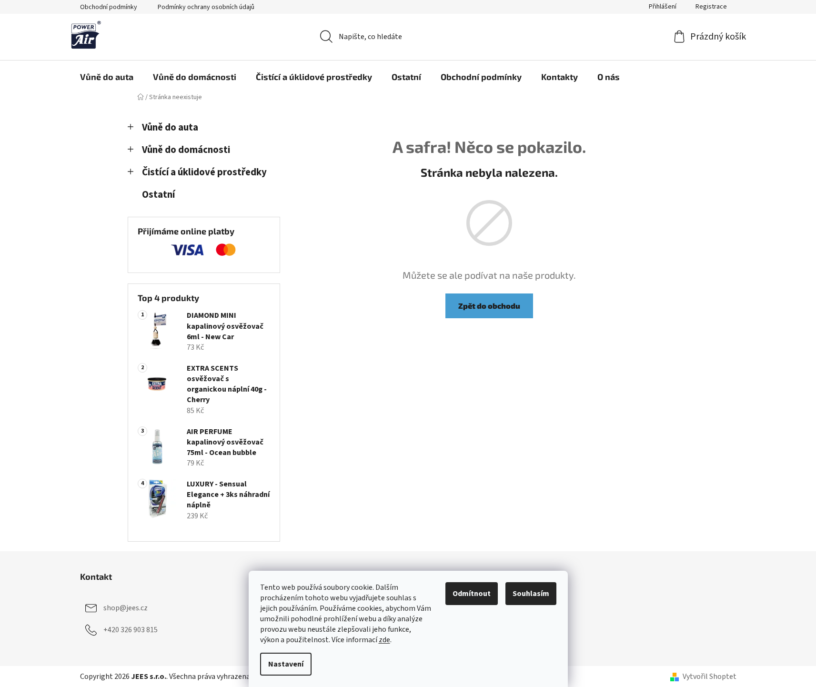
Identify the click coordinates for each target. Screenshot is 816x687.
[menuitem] (107, 77)
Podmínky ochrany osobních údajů (206, 7)
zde (384, 640)
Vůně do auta (170, 127)
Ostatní (158, 195)
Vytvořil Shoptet (709, 676)
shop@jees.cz (125, 607)
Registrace (711, 6)
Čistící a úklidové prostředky (204, 172)
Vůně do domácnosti (186, 150)
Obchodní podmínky (108, 7)
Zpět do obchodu (489, 305)
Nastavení (285, 664)
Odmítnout (472, 593)
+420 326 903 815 (130, 629)
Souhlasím (531, 593)
